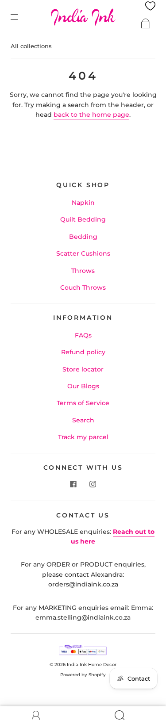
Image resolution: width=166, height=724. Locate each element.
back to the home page (91, 115)
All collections (31, 46)
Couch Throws (83, 287)
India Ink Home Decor (91, 664)
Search (83, 420)
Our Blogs (83, 386)
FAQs (83, 335)
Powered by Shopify (83, 675)
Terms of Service (83, 403)
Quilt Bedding (83, 219)
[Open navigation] (20, 17)
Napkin (83, 203)
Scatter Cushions (83, 253)
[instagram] (93, 484)
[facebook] (73, 484)
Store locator (83, 369)
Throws (83, 271)
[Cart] (145, 23)
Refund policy (83, 352)
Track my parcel (83, 437)
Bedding (83, 237)
